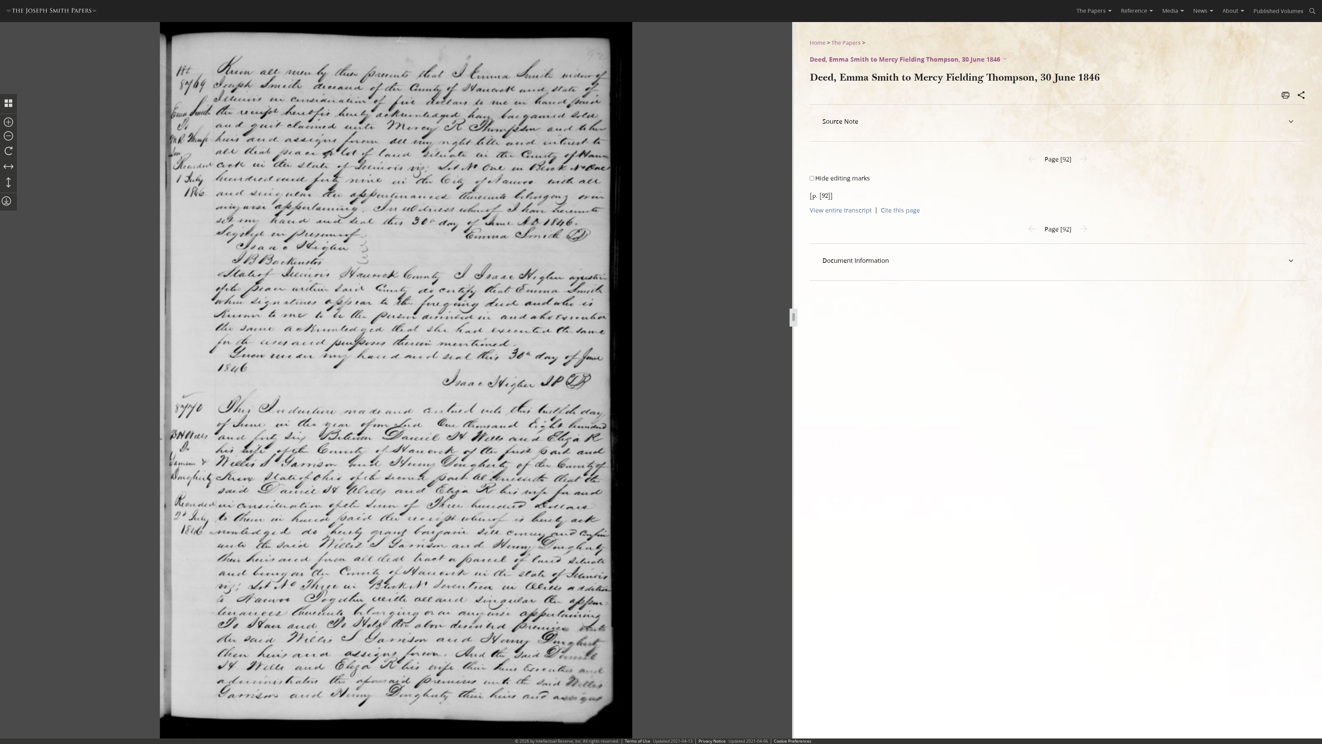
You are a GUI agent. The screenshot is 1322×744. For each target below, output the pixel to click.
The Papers (846, 42)
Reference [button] (1134, 10)
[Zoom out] (8, 136)
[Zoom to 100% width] (8, 167)
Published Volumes (1278, 11)
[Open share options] (1301, 95)
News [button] (1200, 10)
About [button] (1230, 10)
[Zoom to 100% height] (8, 182)
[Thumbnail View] (8, 103)
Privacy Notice (712, 741)
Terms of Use (637, 741)
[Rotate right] (8, 151)
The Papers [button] (1091, 10)
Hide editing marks (842, 178)
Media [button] (1170, 10)
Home (818, 42)
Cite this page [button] (900, 210)
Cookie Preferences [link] (792, 741)
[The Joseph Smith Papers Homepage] (51, 12)
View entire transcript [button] (841, 210)
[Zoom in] (8, 122)
